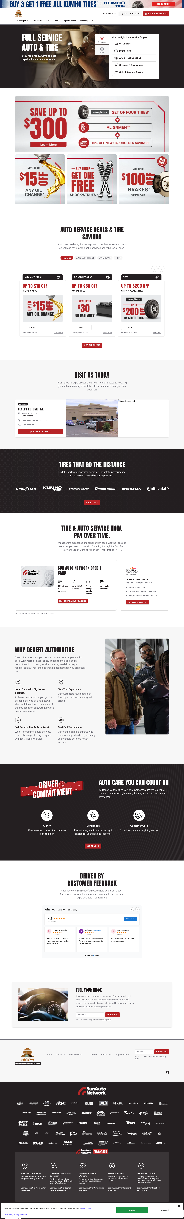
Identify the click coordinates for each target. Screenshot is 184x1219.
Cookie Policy (8, 1215)
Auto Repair (22, 21)
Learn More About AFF (137, 602)
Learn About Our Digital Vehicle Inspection (60, 1189)
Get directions (27, 416)
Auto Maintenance (40, 21)
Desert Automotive (31, 409)
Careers (93, 1054)
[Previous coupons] (154, 269)
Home (49, 1054)
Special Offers (70, 21)
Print (32, 327)
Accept (132, 1210)
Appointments (122, 1054)
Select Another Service (131, 72)
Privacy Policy (86, 1208)
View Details (58, 333)
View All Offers (92, 345)
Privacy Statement (20, 1215)
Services (102, 42)
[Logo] (18, 13)
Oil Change (125, 43)
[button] (179, 1206)
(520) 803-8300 (28, 425)
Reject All (165, 1210)
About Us (92, 846)
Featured (66, 258)
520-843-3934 (109, 14)
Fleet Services (75, 1054)
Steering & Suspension (131, 65)
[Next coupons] (161, 269)
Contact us (106, 1054)
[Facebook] (167, 1072)
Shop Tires (92, 503)
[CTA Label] (92, 4)
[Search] (93, 20)
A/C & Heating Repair (130, 58)
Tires (56, 21)
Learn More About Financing (72, 601)
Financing (84, 21)
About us (60, 1054)
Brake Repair (125, 50)
